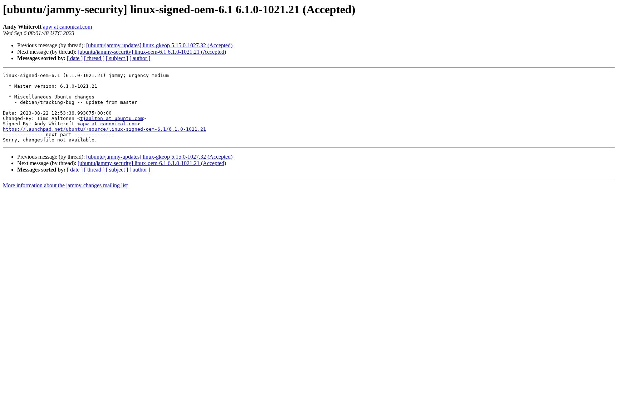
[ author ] (139, 58)
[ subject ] (117, 58)
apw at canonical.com (67, 27)
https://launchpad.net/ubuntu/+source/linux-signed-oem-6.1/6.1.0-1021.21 (104, 129)
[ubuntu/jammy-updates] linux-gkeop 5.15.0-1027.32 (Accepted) (159, 45)
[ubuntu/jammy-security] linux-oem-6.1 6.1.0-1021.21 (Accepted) (152, 52)
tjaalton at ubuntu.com (111, 118)
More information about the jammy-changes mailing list (65, 185)
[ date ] (75, 58)
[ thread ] (94, 58)
